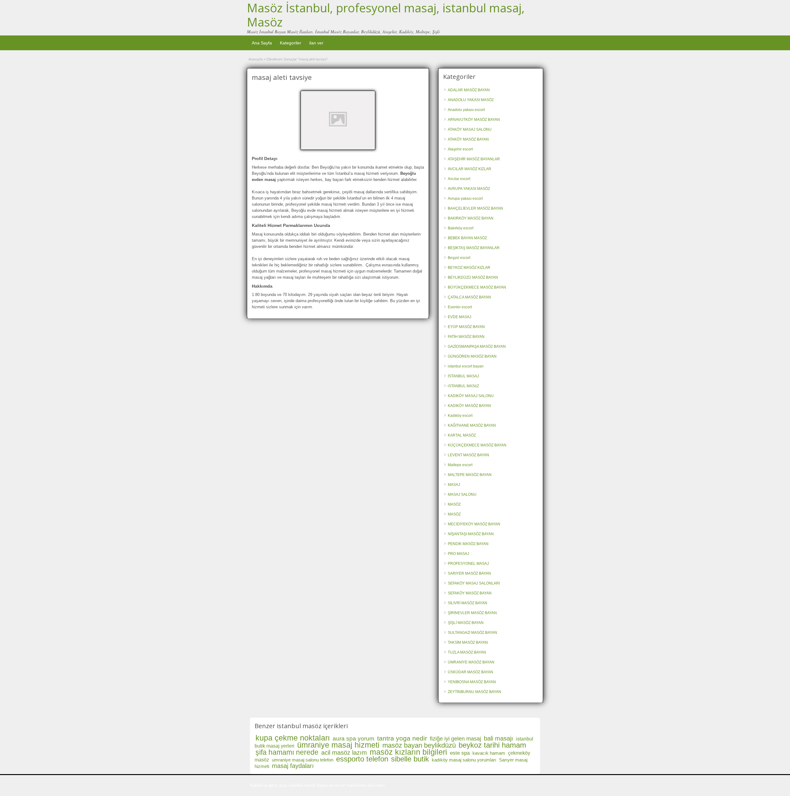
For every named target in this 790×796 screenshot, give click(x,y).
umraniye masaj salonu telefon (302, 759)
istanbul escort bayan (466, 366)
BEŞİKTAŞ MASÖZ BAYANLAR (474, 248)
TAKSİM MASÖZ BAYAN (468, 642)
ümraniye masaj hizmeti (338, 745)
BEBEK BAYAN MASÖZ (467, 238)
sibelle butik (410, 759)
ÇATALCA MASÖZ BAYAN (469, 297)
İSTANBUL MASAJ (463, 376)
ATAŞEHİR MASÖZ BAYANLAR (474, 159)
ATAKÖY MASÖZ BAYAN (468, 139)
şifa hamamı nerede (287, 752)
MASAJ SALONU (462, 494)
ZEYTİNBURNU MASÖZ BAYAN (474, 692)
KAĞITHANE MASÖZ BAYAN (472, 425)
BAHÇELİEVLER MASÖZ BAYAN (475, 208)
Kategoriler (290, 42)
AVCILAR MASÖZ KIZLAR (469, 169)
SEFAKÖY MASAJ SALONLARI (474, 583)
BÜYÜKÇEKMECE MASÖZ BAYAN (477, 287)
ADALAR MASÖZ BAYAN (469, 90)
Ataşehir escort (460, 149)
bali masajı (498, 738)
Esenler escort (460, 307)
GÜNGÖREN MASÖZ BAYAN (472, 356)
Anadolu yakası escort (466, 110)
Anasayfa (255, 59)
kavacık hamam (488, 753)
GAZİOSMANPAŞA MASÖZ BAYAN (477, 346)
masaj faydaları (293, 765)
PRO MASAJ (458, 554)
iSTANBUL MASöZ (463, 386)
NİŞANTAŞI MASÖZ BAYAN (471, 534)
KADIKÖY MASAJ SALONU (471, 396)
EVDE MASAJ (459, 317)
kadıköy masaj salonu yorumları (464, 759)
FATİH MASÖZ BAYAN (466, 336)
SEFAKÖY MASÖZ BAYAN (470, 593)
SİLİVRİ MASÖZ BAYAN (467, 603)
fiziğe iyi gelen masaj (455, 739)
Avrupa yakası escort (465, 198)
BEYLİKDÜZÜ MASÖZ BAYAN (473, 277)
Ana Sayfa (262, 42)
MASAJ (454, 484)
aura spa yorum (353, 738)
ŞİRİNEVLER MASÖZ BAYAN (472, 613)
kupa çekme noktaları (293, 737)
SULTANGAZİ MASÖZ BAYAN (472, 632)
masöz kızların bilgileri (408, 752)
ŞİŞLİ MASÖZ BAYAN (466, 623)
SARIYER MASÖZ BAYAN (469, 573)
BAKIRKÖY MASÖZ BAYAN (470, 218)
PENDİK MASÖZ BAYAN (468, 544)
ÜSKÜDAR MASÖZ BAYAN (470, 672)
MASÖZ (454, 504)
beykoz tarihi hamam (492, 745)
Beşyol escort (459, 258)
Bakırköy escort (460, 228)
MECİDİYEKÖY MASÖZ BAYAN (474, 524)
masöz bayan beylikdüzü (419, 745)
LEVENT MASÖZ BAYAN (468, 455)
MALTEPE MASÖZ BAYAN (470, 475)
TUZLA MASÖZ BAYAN (467, 652)
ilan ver (316, 42)
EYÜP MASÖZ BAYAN (466, 327)
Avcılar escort (459, 179)
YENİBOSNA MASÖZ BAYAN (472, 682)
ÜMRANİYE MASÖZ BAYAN (471, 662)
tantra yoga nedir (402, 738)
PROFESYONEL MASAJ (468, 563)
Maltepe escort (460, 465)
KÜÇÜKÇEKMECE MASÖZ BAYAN (477, 445)
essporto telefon (362, 759)
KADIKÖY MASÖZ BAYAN (469, 406)
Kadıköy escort (460, 415)
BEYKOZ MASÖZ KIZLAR (469, 267)
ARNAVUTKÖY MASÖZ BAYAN (474, 119)
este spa (460, 753)
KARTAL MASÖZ (462, 435)
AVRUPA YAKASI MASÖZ (469, 189)
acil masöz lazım (344, 752)
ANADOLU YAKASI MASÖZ (471, 100)
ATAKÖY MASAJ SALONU (470, 129)
